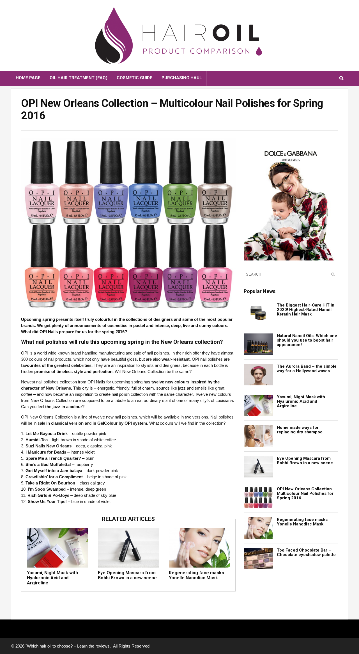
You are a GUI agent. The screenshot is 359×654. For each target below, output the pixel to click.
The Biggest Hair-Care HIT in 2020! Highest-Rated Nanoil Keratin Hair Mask (305, 310)
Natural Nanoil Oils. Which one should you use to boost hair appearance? (307, 340)
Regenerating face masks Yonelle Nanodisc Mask (196, 575)
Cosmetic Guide (134, 77)
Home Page (28, 77)
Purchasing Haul (182, 77)
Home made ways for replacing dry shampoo (300, 430)
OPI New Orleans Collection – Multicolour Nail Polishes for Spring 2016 (306, 493)
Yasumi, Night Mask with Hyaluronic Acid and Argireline (52, 578)
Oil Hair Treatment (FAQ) (78, 77)
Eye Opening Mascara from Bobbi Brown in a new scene (127, 575)
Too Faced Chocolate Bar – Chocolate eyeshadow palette (306, 552)
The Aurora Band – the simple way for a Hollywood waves (307, 368)
